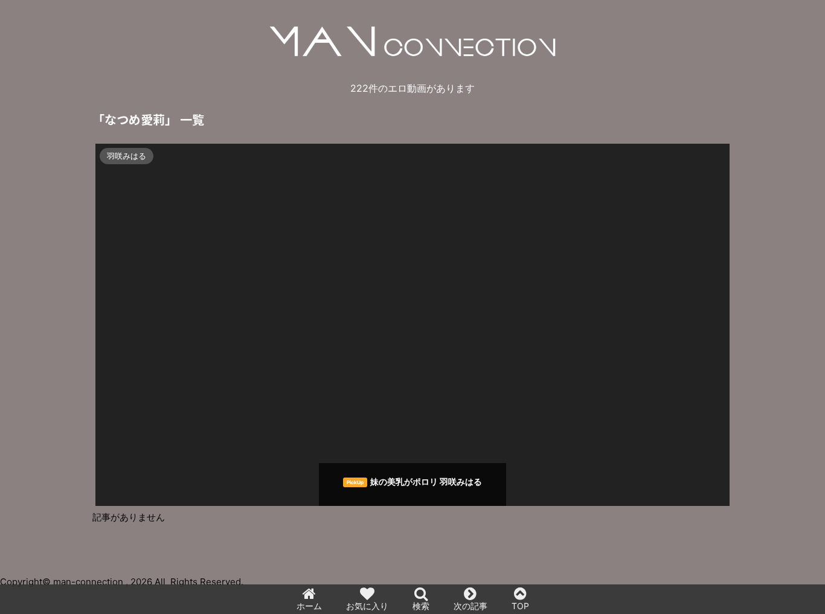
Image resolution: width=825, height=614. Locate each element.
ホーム (309, 606)
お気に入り (367, 606)
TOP (520, 606)
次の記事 (470, 606)
